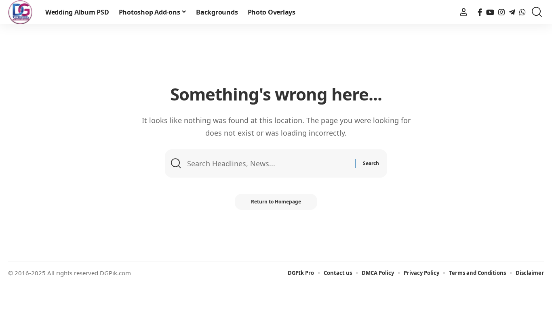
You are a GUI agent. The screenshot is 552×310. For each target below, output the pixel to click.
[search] (537, 12)
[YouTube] (490, 12)
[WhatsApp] (522, 12)
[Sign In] (463, 12)
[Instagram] (501, 12)
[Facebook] (480, 12)
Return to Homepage (276, 201)
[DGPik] (20, 12)
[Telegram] (512, 12)
